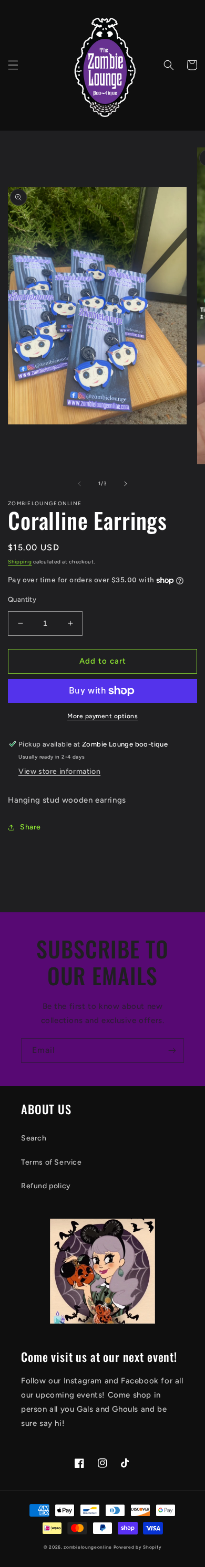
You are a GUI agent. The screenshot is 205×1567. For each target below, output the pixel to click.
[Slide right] (125, 483)
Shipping (20, 561)
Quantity (22, 599)
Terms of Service (51, 1162)
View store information (59, 771)
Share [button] (30, 827)
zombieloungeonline (88, 1547)
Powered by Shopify (138, 1547)
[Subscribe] (171, 1050)
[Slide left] (79, 483)
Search (34, 1138)
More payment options (102, 716)
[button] (13, 65)
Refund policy (46, 1185)
